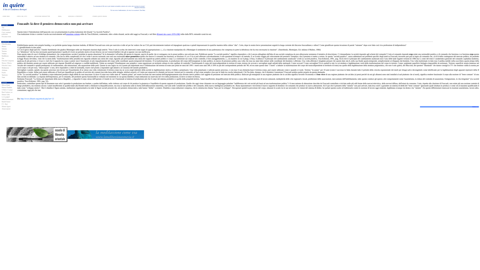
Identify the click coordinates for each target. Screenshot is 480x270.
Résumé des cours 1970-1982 (168, 34)
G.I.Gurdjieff (6, 97)
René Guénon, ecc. (7, 92)
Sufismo (4, 49)
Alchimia (4, 70)
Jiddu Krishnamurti (7, 99)
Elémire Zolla (6, 95)
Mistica (4, 46)
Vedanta (4, 53)
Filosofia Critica (6, 65)
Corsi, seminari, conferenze (6, 33)
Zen (3, 58)
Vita (3, 27)
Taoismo (4, 51)
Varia (3, 77)
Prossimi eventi (6, 37)
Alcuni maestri (6, 109)
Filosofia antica (6, 44)
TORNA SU (475, 107)
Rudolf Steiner (6, 102)
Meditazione (5, 68)
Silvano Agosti (6, 106)
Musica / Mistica (7, 63)
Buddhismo (5, 56)
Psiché (4, 73)
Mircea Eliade (6, 85)
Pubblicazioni (6, 30)
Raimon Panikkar (7, 87)
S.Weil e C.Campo (7, 90)
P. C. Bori (5, 104)
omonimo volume (73, 34)
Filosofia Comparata (8, 61)
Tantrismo (5, 75)
